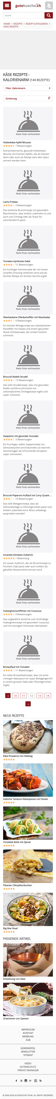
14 (47, 695)
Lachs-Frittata (10, 201)
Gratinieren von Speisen (16, 1018)
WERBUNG (28, 1036)
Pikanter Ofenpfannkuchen (17, 885)
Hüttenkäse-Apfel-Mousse (17, 142)
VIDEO (28, 1063)
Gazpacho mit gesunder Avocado (20, 436)
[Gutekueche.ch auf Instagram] (26, 1080)
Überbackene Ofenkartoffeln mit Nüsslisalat (26, 317)
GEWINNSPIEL (28, 1048)
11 (23, 695)
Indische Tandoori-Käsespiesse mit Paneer (25, 798)
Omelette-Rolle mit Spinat (17, 842)
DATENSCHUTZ (28, 1066)
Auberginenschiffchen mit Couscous (22, 610)
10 (15, 695)
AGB (28, 1039)
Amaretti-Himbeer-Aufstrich (18, 554)
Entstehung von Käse (14, 978)
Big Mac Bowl (10, 928)
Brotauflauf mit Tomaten (16, 666)
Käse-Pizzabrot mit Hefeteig (18, 755)
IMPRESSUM (28, 1029)
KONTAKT (28, 1033)
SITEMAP (28, 1055)
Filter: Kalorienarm (28, 88)
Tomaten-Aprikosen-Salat (16, 261)
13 (39, 695)
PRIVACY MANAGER (28, 1070)
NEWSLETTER (28, 1051)
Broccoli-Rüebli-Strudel (15, 376)
